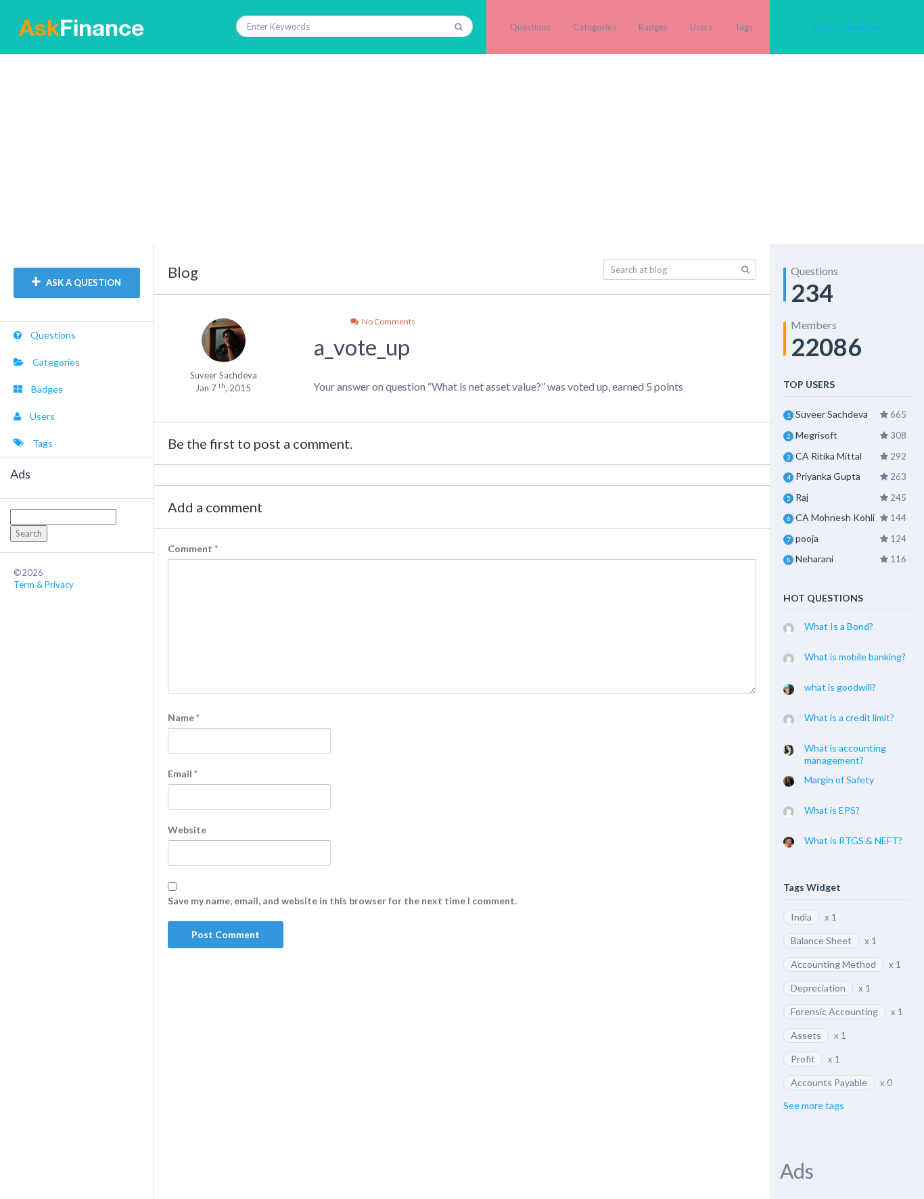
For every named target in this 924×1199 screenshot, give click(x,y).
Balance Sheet (821, 940)
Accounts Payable (829, 1082)
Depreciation (818, 988)
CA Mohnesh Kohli (835, 517)
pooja (806, 538)
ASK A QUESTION (82, 282)
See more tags (813, 1105)
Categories (594, 27)
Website (187, 829)
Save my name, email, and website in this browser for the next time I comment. (342, 900)
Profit (803, 1059)
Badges (653, 27)
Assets (806, 1035)
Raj (801, 497)
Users (701, 27)
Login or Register (847, 27)
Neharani (814, 558)
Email (183, 773)
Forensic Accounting (834, 1011)
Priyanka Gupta (827, 476)
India (801, 917)
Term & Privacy (44, 584)
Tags (744, 27)
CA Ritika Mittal (828, 456)
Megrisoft (816, 435)
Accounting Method (833, 964)
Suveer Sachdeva (831, 414)
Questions (530, 27)
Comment (193, 548)
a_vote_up (361, 346)
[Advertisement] (462, 148)
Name (184, 717)
